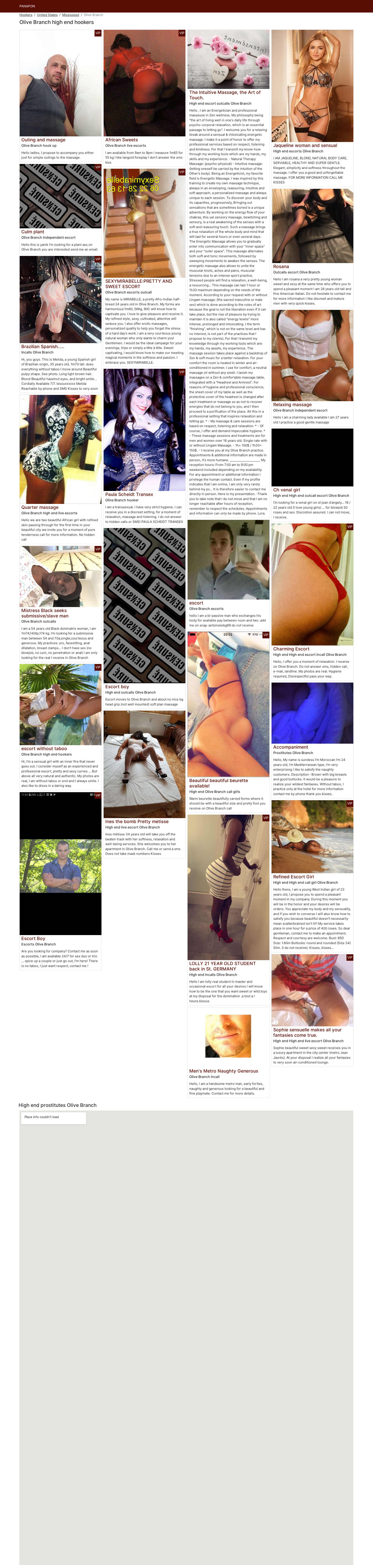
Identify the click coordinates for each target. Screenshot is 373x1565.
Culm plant (32, 231)
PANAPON (27, 6)
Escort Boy (33, 938)
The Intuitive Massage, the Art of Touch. (225, 95)
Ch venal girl (286, 489)
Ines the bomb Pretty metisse (137, 821)
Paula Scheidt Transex (129, 494)
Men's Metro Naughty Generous (223, 1071)
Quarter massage (39, 507)
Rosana (281, 266)
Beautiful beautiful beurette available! (218, 783)
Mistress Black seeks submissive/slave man (44, 613)
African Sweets (121, 139)
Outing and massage (43, 139)
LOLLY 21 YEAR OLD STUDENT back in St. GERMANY (222, 966)
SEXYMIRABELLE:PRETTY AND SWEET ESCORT (138, 283)
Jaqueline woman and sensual (305, 145)
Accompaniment (290, 747)
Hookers (25, 15)
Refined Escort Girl (293, 876)
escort (196, 603)
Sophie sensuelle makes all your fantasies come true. (307, 1032)
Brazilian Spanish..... (42, 346)
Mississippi (70, 15)
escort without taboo (44, 748)
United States (47, 15)
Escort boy (117, 686)
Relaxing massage (292, 404)
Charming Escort (291, 649)
